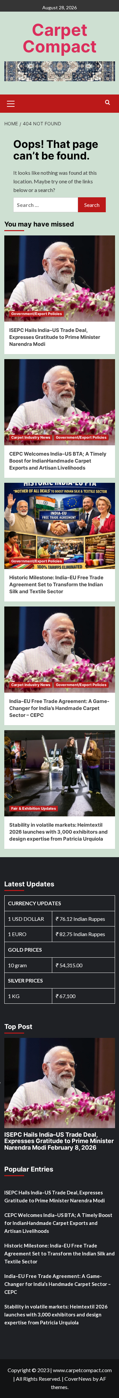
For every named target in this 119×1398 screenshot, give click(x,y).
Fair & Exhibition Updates (33, 808)
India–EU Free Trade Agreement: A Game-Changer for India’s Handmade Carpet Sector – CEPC (59, 708)
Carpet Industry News (30, 437)
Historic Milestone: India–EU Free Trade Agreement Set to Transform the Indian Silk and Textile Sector (56, 584)
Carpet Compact (59, 38)
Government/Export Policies (36, 313)
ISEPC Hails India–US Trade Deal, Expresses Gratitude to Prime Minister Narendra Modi (54, 337)
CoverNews (78, 1378)
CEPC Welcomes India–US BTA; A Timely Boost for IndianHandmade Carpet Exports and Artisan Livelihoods (57, 461)
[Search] (107, 102)
